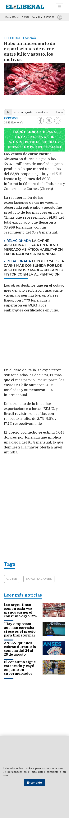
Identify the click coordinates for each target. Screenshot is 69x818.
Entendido (34, 783)
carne (11, 579)
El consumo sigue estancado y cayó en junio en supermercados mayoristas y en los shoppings (20, 671)
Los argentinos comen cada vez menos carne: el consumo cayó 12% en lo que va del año (20, 614)
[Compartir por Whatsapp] (57, 120)
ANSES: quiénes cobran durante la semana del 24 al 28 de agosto (20, 648)
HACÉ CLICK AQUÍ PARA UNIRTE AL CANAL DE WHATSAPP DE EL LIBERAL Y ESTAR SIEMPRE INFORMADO (34, 139)
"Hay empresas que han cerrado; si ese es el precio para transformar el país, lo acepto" (19, 631)
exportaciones (39, 579)
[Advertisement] (34, 342)
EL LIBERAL (13, 38)
